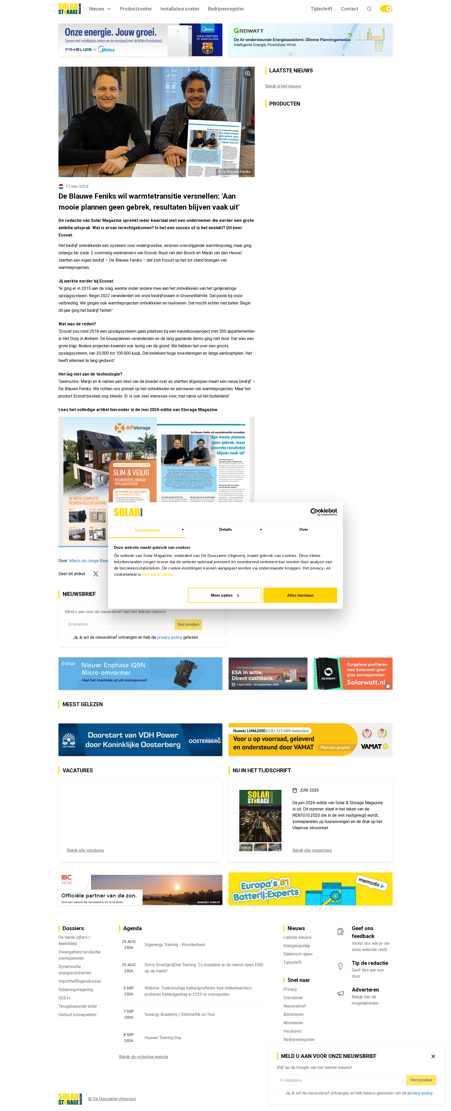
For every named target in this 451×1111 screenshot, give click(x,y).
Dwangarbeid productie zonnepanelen (79, 955)
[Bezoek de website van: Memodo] (311, 888)
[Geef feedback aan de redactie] (340, 931)
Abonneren (293, 1022)
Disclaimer (293, 997)
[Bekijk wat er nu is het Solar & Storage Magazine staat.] (260, 820)
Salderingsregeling (75, 989)
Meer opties (222, 595)
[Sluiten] (433, 1056)
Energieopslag (296, 945)
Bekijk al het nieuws (283, 86)
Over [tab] (303, 529)
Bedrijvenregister (226, 8)
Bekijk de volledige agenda (143, 1056)
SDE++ (64, 997)
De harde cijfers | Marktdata (74, 940)
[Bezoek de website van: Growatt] (311, 40)
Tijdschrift (322, 8)
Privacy (290, 989)
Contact (349, 8)
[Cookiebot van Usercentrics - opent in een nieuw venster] (314, 512)
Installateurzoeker (180, 8)
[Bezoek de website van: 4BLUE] (140, 673)
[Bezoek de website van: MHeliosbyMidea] (140, 40)
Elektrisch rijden (297, 954)
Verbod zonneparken (77, 1014)
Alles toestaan (300, 595)
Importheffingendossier (79, 981)
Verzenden (421, 1080)
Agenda (132, 928)
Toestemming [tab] (147, 530)
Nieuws (96, 8)
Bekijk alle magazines (312, 850)
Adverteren (293, 1014)
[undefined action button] (401, 1080)
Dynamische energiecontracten (74, 969)
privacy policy (420, 1093)
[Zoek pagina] (369, 8)
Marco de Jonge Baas (89, 560)
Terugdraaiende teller (77, 1006)
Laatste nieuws (297, 937)
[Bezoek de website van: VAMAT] (311, 739)
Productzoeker (136, 8)
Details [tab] (225, 529)
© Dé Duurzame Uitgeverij (112, 1098)
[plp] (386, 8)
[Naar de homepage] (69, 8)
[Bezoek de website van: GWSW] (268, 674)
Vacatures (292, 1031)
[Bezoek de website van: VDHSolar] (140, 739)
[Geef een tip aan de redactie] (340, 966)
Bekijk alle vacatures (85, 850)
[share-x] (96, 574)
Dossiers (73, 928)
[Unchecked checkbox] (279, 1093)
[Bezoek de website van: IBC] (140, 888)
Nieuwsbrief (294, 1006)
